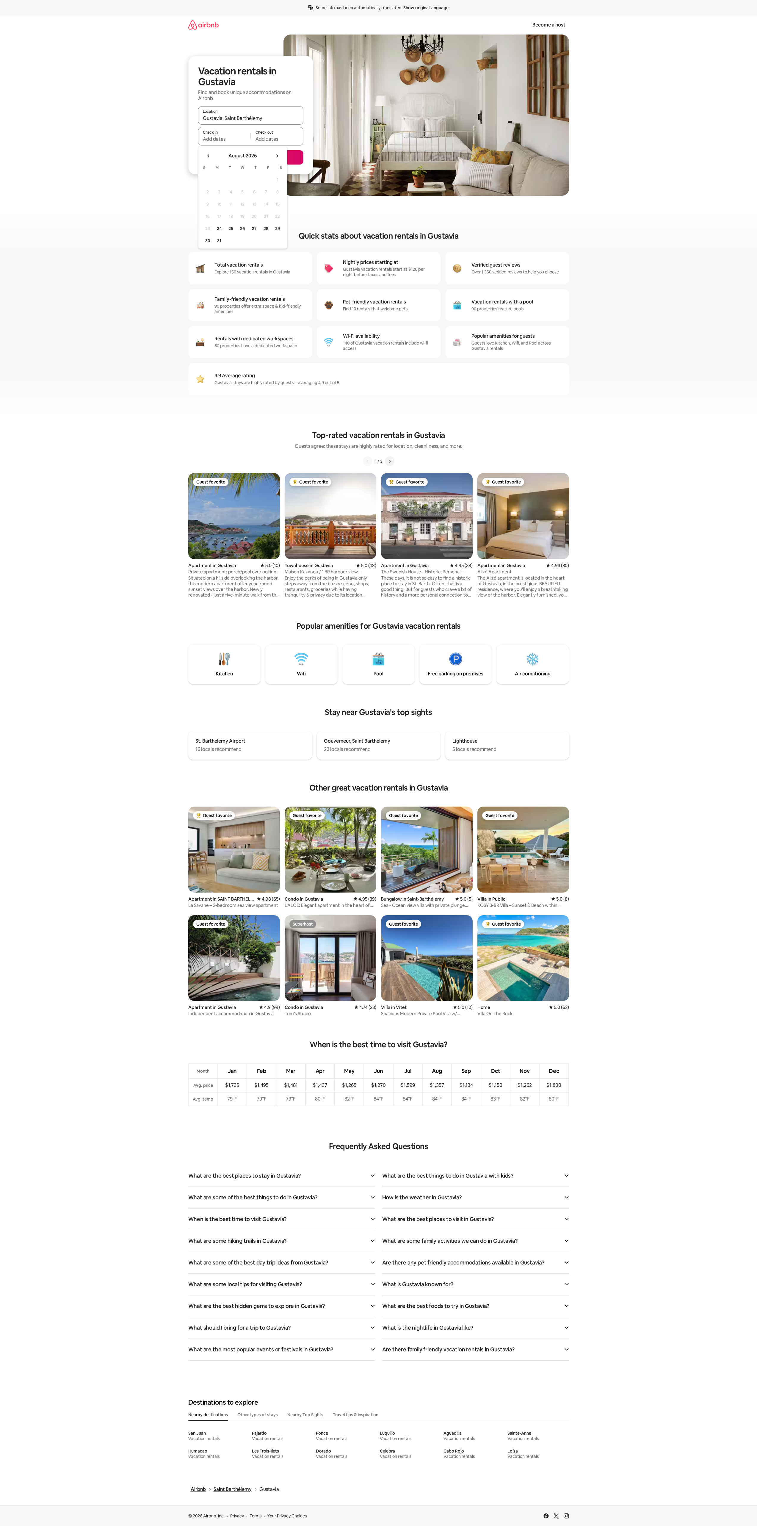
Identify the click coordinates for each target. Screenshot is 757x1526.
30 (207, 240)
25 (230, 228)
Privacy (237, 1516)
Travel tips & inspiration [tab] (355, 1414)
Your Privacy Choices (287, 1516)
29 (277, 228)
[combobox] (251, 118)
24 (219, 228)
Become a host (548, 25)
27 (254, 228)
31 (219, 240)
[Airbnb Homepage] (203, 24)
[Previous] (367, 461)
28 (266, 228)
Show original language (426, 7)
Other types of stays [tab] (257, 1414)
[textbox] (224, 139)
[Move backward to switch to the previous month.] (208, 156)
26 (242, 228)
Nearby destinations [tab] (208, 1414)
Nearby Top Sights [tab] (305, 1414)
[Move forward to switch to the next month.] (277, 156)
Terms (256, 1516)
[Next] (389, 461)
